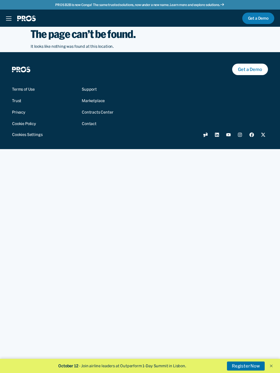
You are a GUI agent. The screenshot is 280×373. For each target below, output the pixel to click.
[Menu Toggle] (8, 18)
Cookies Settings (27, 134)
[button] (271, 366)
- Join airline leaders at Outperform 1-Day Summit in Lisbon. (122, 366)
